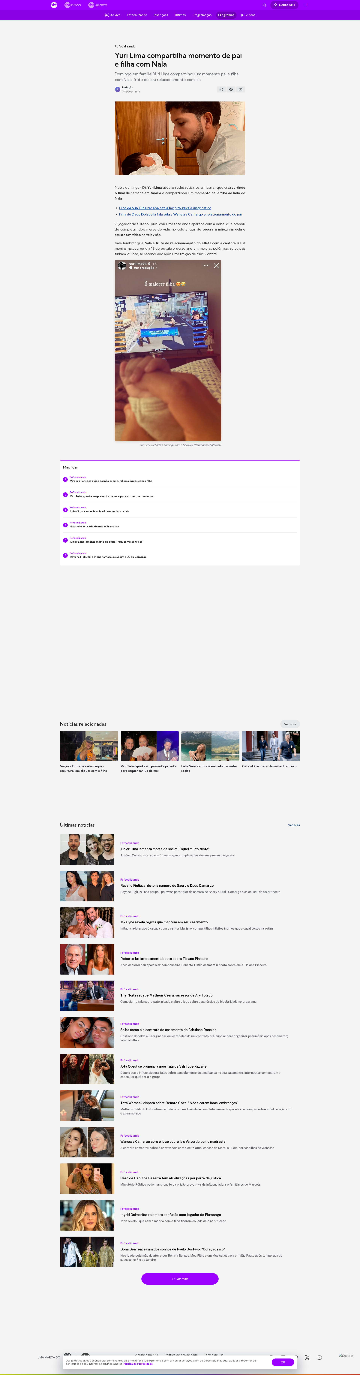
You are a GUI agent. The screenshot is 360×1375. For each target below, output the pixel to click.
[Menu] (305, 5)
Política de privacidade (181, 1355)
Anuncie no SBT (147, 1355)
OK (283, 1362)
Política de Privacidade (138, 1363)
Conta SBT (287, 5)
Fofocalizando (125, 46)
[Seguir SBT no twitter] (307, 1358)
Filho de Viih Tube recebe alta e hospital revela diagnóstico (165, 208)
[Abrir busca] (264, 5)
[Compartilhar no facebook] (231, 89)
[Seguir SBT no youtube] (319, 1358)
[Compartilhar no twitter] (240, 89)
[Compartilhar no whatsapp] (221, 89)
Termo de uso (214, 1355)
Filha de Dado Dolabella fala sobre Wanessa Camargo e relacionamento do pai (180, 214)
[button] (89, 757)
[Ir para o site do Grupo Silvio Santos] (57, 1357)
